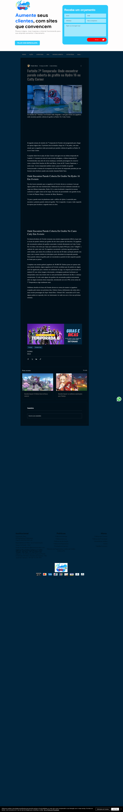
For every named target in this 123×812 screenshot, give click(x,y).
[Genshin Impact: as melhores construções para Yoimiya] (71, 382)
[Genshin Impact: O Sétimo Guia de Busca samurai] (37, 382)
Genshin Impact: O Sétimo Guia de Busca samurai (36, 395)
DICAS (29, 353)
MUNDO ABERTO (58, 54)
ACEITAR (115, 809)
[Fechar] (121, 809)
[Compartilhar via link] (40, 359)
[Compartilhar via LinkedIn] (36, 359)
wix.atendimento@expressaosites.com (32, 547)
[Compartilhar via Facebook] (28, 359)
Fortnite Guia (38, 347)
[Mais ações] (81, 66)
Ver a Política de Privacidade (51, 810)
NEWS (24, 54)
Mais (78, 54)
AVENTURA (39, 54)
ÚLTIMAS (29, 351)
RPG (48, 54)
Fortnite (30, 347)
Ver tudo (85, 370)
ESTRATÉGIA (70, 54)
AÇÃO (31, 54)
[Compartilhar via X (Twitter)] (32, 359)
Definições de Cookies (103, 809)
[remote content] (54, 130)
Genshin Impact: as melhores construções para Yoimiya (70, 395)
